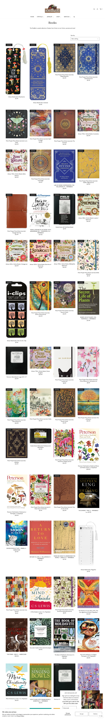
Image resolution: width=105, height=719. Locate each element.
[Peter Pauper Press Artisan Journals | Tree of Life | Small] (64, 490)
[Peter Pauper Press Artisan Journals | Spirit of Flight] (40, 123)
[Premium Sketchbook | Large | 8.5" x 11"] (17, 360)
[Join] (79, 708)
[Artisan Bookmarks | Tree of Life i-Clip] (17, 309)
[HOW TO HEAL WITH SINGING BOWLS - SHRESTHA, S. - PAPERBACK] (40, 680)
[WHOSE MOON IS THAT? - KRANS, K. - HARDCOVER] (17, 533)
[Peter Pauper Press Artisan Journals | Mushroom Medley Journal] (64, 442)
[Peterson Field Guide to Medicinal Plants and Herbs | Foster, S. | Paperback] (88, 445)
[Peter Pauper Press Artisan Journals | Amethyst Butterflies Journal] (64, 592)
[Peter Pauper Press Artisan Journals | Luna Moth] (17, 124)
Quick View (17, 91)
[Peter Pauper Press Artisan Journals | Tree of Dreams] (88, 401)
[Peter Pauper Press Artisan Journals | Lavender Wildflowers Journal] (88, 678)
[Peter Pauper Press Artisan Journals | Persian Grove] (64, 402)
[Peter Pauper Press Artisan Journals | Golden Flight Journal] (88, 164)
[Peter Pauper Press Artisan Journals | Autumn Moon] (64, 294)
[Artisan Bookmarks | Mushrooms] (17, 69)
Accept (81, 714)
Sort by (73, 35)
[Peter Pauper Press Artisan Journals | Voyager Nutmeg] (17, 211)
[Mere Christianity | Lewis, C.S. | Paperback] (17, 679)
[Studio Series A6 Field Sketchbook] (64, 209)
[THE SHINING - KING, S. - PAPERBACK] (88, 491)
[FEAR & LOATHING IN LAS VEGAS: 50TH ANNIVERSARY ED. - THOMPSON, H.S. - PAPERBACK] (40, 210)
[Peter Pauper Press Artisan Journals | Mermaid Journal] (17, 402)
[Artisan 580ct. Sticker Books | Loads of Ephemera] (88, 204)
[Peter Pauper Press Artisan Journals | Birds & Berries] (88, 255)
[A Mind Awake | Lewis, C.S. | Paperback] (40, 593)
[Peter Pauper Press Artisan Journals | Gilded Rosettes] (64, 58)
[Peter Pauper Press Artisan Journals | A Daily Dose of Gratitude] (40, 490)
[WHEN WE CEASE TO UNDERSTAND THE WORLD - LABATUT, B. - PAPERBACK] (64, 537)
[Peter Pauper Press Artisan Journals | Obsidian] (17, 443)
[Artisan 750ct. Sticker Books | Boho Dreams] (17, 160)
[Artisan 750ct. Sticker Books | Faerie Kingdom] (40, 358)
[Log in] (97, 9)
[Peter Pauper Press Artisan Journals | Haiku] (40, 402)
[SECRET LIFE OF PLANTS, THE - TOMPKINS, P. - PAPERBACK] (88, 298)
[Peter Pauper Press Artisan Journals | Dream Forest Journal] (40, 295)
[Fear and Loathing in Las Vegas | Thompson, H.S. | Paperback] (88, 635)
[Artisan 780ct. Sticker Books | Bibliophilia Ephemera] (64, 250)
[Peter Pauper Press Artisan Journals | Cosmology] (40, 163)
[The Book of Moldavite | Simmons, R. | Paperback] (64, 635)
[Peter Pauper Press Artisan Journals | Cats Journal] (17, 592)
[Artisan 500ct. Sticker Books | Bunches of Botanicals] (40, 251)
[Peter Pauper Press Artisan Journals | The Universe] (64, 124)
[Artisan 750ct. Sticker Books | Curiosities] (88, 120)
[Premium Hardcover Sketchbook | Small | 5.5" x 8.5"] (64, 680)
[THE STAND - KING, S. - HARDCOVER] (17, 635)
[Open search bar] (94, 9)
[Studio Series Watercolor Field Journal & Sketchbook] (40, 435)
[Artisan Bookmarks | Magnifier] (88, 544)
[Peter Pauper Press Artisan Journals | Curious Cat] (64, 362)
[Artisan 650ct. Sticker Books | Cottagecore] (17, 251)
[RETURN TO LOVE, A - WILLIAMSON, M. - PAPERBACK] (40, 537)
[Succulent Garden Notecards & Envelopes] (40, 631)
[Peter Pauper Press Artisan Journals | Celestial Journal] (88, 59)
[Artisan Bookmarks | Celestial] (40, 72)
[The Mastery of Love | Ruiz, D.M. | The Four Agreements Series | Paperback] (88, 592)
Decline (95, 714)
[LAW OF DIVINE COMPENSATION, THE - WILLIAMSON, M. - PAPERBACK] (64, 166)
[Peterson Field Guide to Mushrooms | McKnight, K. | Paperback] (17, 492)
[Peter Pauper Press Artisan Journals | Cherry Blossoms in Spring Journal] (88, 362)
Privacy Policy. (20, 716)
